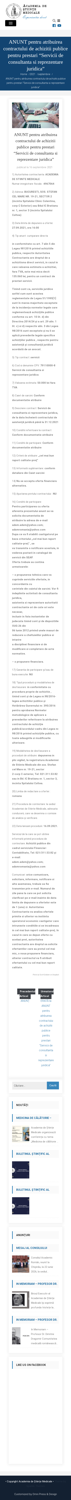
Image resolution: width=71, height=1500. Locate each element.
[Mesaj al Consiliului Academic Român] (20, 1265)
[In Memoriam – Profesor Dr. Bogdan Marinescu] (20, 1300)
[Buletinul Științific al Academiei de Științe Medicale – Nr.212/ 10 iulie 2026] (20, 1170)
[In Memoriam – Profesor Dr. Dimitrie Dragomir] (20, 1336)
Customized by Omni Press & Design (35, 1494)
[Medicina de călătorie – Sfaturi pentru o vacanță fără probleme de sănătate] (20, 1134)
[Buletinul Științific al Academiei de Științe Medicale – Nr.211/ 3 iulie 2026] (20, 1206)
